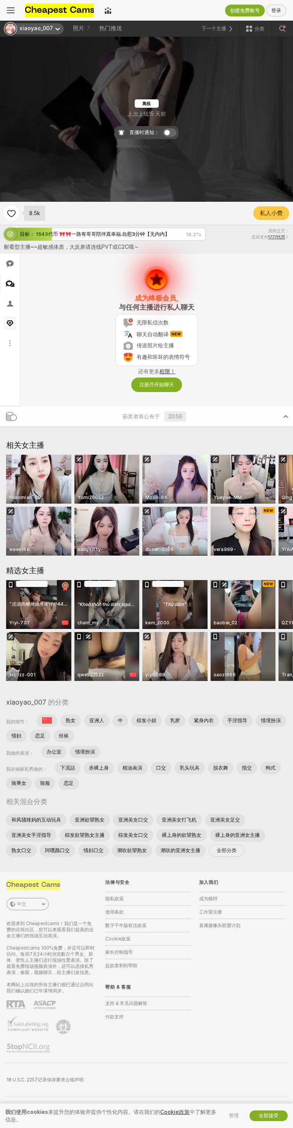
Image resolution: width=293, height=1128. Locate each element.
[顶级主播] (108, 10)
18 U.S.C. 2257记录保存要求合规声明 (45, 1080)
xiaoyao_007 (26, 702)
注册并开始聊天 (156, 384)
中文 (21, 904)
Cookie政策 (117, 939)
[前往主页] (59, 10)
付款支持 (114, 1016)
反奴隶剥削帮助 (121, 965)
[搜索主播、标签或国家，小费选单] (282, 29)
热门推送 (110, 28)
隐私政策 (114, 898)
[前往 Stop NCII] (29, 1048)
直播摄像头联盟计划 (219, 925)
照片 (81, 28)
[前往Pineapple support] (64, 1026)
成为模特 (208, 898)
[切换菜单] (10, 10)
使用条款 (114, 912)
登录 (276, 10)
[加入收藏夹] (11, 213)
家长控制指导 (119, 952)
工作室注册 (210, 912)
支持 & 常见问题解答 (126, 1003)
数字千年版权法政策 (125, 925)
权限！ (167, 371)
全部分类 (227, 850)
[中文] (47, 721)
